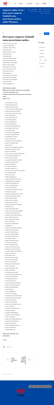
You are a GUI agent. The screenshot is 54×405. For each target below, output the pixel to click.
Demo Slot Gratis (42, 47)
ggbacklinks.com (42, 56)
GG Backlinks (41, 53)
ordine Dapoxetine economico (9, 88)
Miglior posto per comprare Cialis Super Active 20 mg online (16, 90)
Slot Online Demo (42, 63)
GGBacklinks (41, 50)
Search (46, 33)
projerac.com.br (6, 98)
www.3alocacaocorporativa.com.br (10, 92)
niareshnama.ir (6, 335)
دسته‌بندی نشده (8, 346)
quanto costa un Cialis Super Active (11, 333)
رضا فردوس (41, 66)
